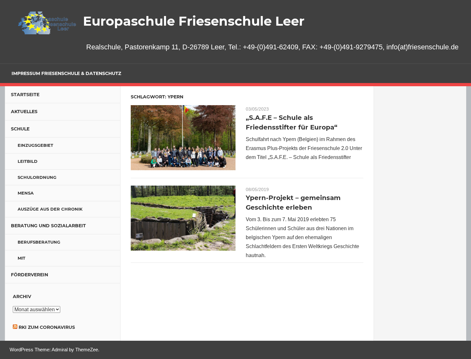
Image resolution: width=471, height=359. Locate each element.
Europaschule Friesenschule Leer (193, 21)
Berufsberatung (39, 242)
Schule (20, 129)
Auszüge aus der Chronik (50, 209)
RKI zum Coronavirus (47, 327)
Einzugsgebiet (35, 145)
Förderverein (29, 275)
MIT (21, 258)
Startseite (25, 94)
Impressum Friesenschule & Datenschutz (66, 73)
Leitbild (27, 161)
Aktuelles (24, 111)
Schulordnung (37, 177)
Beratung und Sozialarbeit (48, 226)
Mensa (26, 193)
